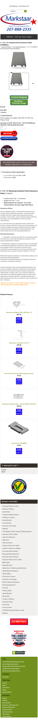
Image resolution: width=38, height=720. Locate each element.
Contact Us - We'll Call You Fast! (10, 705)
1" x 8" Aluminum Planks (18, 47)
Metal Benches (7, 565)
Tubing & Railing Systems (11, 514)
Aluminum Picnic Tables (10, 534)
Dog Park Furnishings (10, 579)
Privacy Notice (6, 714)
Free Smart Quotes (7, 709)
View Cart (4, 683)
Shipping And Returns (7, 711)
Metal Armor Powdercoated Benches (14, 568)
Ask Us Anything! (6, 702)
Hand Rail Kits (7, 520)
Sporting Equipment (9, 585)
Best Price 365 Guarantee (8, 707)
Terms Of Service (6, 716)
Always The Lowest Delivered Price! (11, 670)
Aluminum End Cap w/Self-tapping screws (19, 373)
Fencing (5, 588)
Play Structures (7, 543)
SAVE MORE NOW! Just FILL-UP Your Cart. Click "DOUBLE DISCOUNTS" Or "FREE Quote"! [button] (18, 163)
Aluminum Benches (9, 537)
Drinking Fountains (9, 517)
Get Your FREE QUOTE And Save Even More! (13, 666)
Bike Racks (6, 562)
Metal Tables (7, 573)
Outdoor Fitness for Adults (11, 545)
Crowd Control (7, 607)
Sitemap (4, 689)
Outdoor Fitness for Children (12, 548)
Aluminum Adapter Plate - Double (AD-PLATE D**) (19, 404)
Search (4, 685)
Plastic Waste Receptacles (11, 582)
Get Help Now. (13, 6)
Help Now (4, 700)
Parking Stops (7, 590)
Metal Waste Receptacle (10, 571)
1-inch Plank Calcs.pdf (11, 175)
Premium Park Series (9, 526)
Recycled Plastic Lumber (10, 506)
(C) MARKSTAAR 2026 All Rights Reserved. (13, 661)
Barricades (6, 596)
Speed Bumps (7, 593)
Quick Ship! (6, 512)
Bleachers (6, 540)
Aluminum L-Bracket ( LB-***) (19, 343)
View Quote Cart (24, 6)
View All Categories (7, 692)
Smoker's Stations (8, 599)
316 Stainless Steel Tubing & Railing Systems (17, 531)
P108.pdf (7, 177)
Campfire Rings (8, 602)
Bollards (5, 528)
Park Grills (6, 604)
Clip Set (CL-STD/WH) (19, 443)
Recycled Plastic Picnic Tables (12, 559)
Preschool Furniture (9, 576)
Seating (5, 613)
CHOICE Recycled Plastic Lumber (13, 610)
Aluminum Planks (6, 47)
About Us (4, 698)
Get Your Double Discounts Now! (10, 664)
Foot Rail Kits (7, 523)
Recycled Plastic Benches (11, 554)
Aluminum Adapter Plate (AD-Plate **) (19, 312)
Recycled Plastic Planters (11, 557)
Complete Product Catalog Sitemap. (11, 668)
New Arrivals (5, 676)
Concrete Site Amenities (10, 551)
